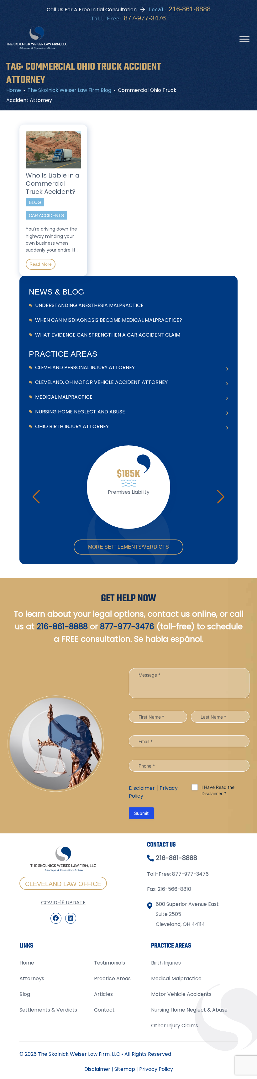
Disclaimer (142, 788)
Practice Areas (112, 978)
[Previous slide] (36, 497)
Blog (24, 994)
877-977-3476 (145, 18)
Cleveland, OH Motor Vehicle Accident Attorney (101, 382)
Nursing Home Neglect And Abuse (80, 411)
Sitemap (124, 1069)
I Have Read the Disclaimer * (218, 790)
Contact (104, 1009)
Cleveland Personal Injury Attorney (85, 367)
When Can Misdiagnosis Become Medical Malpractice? (108, 320)
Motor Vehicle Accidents (181, 994)
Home (26, 962)
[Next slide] (221, 497)
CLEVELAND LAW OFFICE (63, 883)
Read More (40, 264)
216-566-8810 (174, 889)
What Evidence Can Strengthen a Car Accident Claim (107, 334)
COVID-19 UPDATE (63, 902)
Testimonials (109, 962)
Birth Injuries (166, 962)
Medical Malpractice (63, 397)
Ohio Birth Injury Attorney (72, 426)
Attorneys (31, 978)
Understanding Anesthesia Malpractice (89, 305)
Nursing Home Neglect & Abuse (189, 1009)
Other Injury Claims (174, 1025)
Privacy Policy (156, 1069)
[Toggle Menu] (244, 39)
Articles (103, 994)
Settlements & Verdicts (48, 1009)
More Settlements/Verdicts (128, 547)
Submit (141, 813)
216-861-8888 (190, 9)
